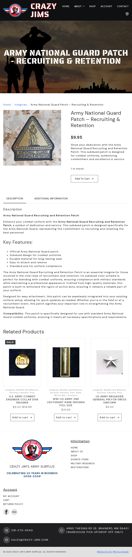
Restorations (80, 467)
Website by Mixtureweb (113, 551)
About (78, 6)
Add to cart (82, 178)
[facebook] (6, 512)
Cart (6, 500)
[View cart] (127, 13)
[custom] (14, 512)
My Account (11, 496)
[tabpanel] (66, 263)
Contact (123, 6)
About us (77, 451)
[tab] (14, 198)
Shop (92, 6)
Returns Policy (13, 504)
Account (106, 6)
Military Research (83, 463)
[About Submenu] (83, 6)
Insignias (21, 104)
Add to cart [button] (20, 417)
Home (65, 6)
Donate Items (80, 459)
